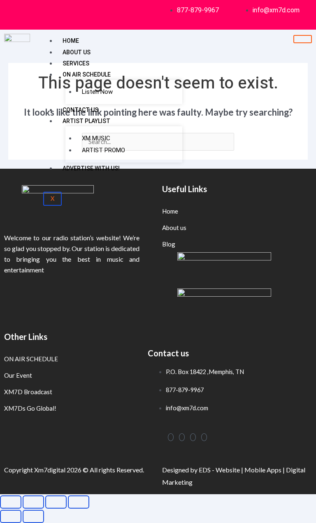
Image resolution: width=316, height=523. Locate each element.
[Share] (56, 502)
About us (77, 52)
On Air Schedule (87, 74)
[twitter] (193, 437)
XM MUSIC (96, 138)
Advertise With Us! (91, 168)
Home (71, 40)
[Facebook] (171, 437)
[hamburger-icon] (302, 39)
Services (76, 63)
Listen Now (97, 91)
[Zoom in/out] (10, 502)
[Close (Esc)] (78, 502)
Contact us (80, 110)
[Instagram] (182, 437)
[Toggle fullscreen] (33, 502)
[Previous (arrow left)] (10, 516)
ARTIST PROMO (103, 150)
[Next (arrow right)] (33, 516)
